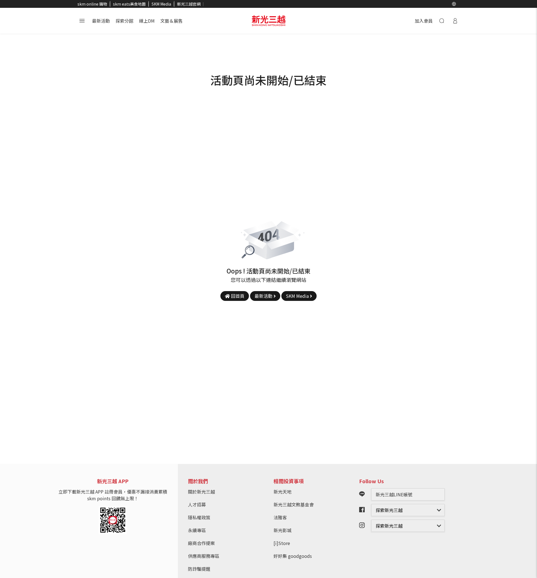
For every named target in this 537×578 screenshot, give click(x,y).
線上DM (147, 20)
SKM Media (161, 4)
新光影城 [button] (282, 530)
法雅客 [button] (280, 517)
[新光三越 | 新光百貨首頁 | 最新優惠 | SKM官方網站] (269, 20)
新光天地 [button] (282, 491)
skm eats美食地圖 (129, 4)
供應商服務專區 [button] (203, 556)
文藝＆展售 (171, 20)
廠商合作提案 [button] (201, 543)
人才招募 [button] (197, 504)
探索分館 (124, 20)
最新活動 (101, 20)
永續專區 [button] (197, 530)
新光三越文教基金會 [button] (294, 504)
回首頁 (237, 295)
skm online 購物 (92, 4)
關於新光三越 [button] (201, 491)
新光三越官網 (189, 4)
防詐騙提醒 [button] (199, 568)
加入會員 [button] (424, 20)
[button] (454, 4)
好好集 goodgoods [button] (293, 556)
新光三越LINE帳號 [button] (394, 494)
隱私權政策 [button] (199, 517)
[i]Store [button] (282, 543)
